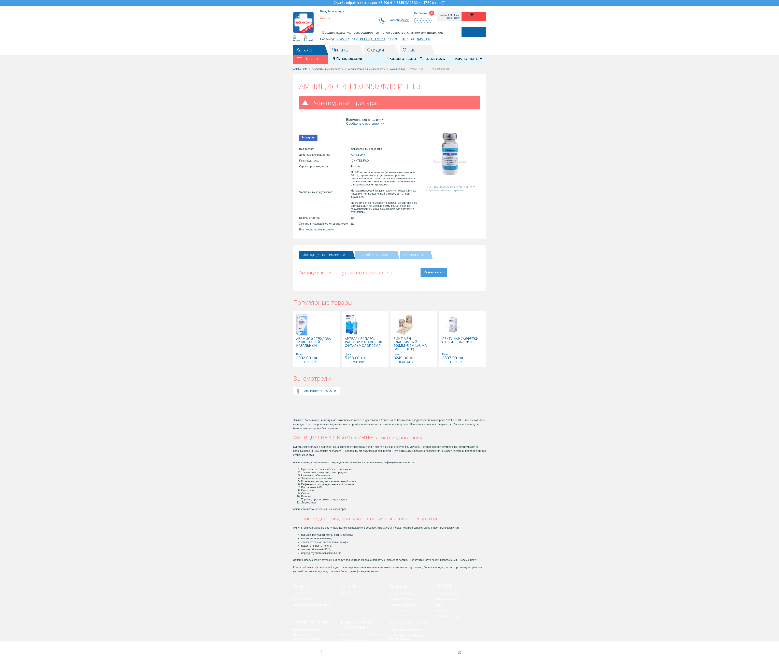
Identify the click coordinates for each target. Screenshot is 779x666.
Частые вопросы (399, 610)
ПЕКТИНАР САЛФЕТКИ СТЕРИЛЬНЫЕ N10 (460, 340)
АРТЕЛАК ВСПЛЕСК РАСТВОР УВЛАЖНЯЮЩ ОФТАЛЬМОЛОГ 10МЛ (364, 342)
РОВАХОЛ (393, 39)
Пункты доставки (349, 58)
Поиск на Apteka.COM (403, 604)
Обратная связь (311, 622)
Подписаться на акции (308, 629)
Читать (340, 49)
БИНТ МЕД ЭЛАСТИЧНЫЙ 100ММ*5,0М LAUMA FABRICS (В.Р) (410, 344)
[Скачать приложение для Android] (309, 38)
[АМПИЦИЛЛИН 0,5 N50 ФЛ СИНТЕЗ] (298, 391)
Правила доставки (400, 599)
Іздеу (439, 604)
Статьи (345, 593)
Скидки (375, 49)
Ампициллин (358, 154)
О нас (409, 49)
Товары (298, 593)
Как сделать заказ (403, 58)
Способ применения (374, 255)
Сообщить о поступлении (365, 123)
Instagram (308, 137)
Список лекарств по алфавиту (313, 604)
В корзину (309, 362)
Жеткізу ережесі (446, 599)
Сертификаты (413, 255)
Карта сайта (358, 651)
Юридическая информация (356, 624)
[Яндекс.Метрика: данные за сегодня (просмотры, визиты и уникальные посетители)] (469, 652)
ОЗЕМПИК (378, 39)
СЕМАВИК (342, 39)
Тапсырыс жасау (432, 58)
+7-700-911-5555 (391, 3)
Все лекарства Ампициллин (316, 229)
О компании (333, 651)
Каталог (305, 49)
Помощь (398, 585)
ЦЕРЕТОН (408, 39)
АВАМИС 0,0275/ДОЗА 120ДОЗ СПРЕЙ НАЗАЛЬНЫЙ (313, 342)
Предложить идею (305, 644)
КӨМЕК (444, 585)
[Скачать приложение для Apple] (297, 38)
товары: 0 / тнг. (449, 15)
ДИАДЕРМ (423, 39)
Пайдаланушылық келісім (405, 629)
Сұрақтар (442, 610)
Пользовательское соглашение (361, 634)
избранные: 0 (452, 18)
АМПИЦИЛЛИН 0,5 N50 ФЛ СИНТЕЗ (321, 391)
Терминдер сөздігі (448, 616)
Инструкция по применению (323, 255)
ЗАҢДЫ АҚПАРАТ (407, 622)
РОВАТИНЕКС (360, 39)
